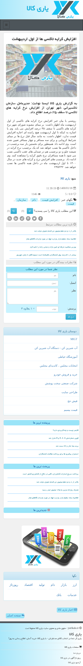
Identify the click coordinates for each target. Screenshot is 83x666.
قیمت (71, 203)
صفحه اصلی (14, 615)
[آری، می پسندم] (30, 211)
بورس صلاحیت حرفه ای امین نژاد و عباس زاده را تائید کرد (53, 247)
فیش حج (72, 401)
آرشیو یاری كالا (74, 662)
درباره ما (77, 653)
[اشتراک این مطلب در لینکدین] (16, 218)
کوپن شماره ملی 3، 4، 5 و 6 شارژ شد (63, 438)
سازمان (21, 199)
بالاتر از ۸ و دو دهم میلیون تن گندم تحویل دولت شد (55, 231)
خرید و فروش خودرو (65, 374)
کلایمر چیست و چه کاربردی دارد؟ (65, 430)
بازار (64, 584)
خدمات (72, 595)
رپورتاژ (13, 584)
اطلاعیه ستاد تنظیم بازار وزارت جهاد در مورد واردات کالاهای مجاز (51, 239)
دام (34, 199)
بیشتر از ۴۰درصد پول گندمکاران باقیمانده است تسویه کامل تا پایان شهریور (46, 255)
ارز (75, 584)
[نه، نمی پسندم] (14, 211)
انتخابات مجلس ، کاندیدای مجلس (58, 365)
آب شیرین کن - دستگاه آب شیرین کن (56, 348)
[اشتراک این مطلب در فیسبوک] (40, 218)
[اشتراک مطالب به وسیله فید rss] (9, 218)
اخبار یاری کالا (66, 609)
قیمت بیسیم (70, 409)
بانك (58, 595)
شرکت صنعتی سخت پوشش (61, 383)
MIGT (73, 339)
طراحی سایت (69, 392)
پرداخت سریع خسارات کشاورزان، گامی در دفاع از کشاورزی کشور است (50, 474)
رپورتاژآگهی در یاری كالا (70, 658)
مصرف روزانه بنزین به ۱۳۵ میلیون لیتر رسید (60, 490)
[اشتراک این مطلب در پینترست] (28, 218)
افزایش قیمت (50, 199)
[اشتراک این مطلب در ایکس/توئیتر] (34, 218)
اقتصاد (28, 584)
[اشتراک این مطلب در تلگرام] (22, 218)
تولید (42, 584)
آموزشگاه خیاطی (67, 356)
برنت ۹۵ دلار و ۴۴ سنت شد (67, 446)
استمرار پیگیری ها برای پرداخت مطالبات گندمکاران (58, 454)
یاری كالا (37, 8)
